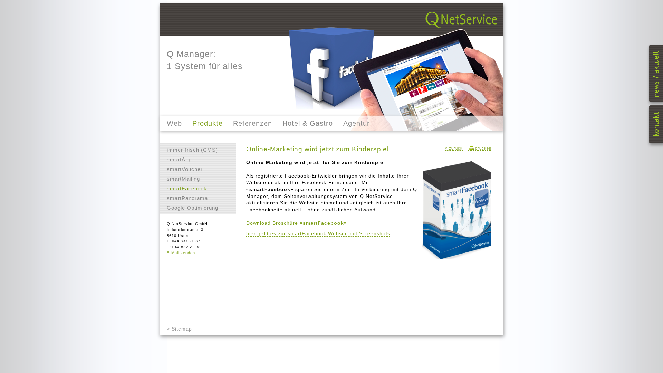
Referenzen (252, 123)
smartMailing (183, 179)
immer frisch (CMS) (192, 150)
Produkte (207, 123)
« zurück (454, 148)
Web (174, 123)
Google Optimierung (192, 208)
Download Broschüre (296, 223)
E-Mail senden (181, 253)
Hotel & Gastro (307, 123)
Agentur (356, 123)
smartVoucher (185, 169)
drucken (483, 148)
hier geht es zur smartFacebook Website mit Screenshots (318, 233)
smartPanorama (187, 198)
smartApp (179, 159)
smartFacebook (187, 188)
